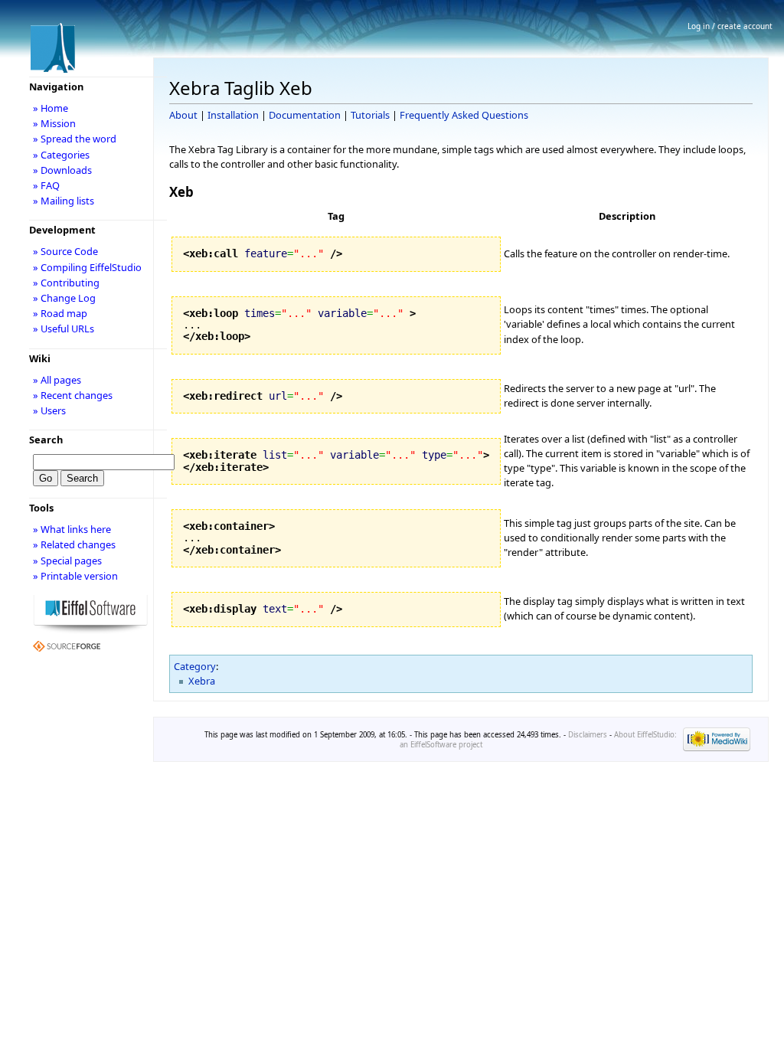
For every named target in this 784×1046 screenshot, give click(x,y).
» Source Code (65, 251)
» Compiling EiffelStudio (87, 267)
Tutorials (370, 115)
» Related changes (74, 544)
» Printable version (75, 576)
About (183, 115)
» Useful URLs (63, 328)
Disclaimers (587, 735)
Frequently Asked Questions (464, 115)
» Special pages (67, 560)
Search (46, 439)
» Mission (54, 123)
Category (195, 666)
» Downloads (62, 170)
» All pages (57, 380)
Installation (233, 115)
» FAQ (46, 185)
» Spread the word (74, 138)
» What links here (72, 529)
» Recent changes (73, 395)
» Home (50, 108)
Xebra (201, 681)
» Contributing (66, 282)
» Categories (61, 155)
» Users (49, 410)
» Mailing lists (63, 201)
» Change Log (64, 298)
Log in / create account (730, 26)
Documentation (305, 115)
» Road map (60, 313)
